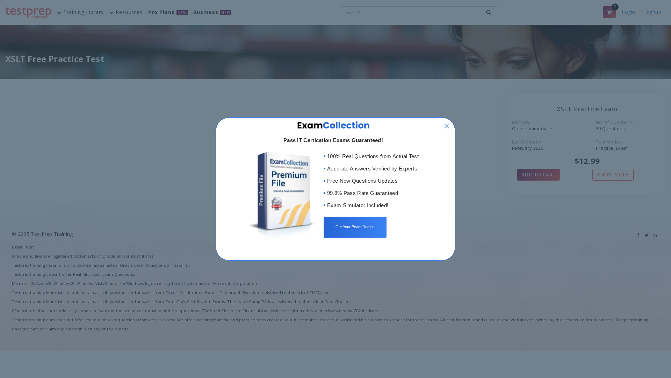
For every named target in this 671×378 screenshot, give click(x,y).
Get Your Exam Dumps (355, 227)
